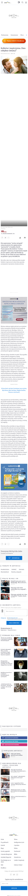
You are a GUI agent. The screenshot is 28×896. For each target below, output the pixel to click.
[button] (19, 2)
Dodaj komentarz (14, 623)
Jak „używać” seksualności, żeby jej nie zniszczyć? (18, 777)
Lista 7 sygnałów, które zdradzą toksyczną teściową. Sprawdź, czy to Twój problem (19, 784)
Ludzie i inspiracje (19, 860)
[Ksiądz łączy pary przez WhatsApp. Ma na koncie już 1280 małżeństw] (5, 583)
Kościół (3, 845)
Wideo (16, 848)
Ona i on (13, 53)
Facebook (11, 874)
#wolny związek (16, 572)
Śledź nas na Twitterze (11, 741)
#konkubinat (5, 572)
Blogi (2, 848)
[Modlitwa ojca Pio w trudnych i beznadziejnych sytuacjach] (20, 676)
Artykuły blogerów (6, 857)
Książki (12, 779)
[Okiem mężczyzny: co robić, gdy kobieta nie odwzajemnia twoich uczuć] (5, 792)
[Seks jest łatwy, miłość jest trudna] (6, 755)
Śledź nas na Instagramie (12, 744)
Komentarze (14, 35)
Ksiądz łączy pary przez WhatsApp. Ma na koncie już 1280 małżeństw (19, 582)
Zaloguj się (3, 618)
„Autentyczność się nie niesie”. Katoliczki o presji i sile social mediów (6, 686)
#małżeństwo (5, 569)
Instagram (17, 874)
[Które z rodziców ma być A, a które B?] (5, 799)
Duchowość (17, 851)
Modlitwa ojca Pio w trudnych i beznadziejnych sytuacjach (6, 674)
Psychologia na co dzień (6, 861)
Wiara (22, 35)
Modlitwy (3, 868)
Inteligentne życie (19, 842)
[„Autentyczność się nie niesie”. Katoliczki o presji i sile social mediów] (20, 687)
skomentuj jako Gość (13, 617)
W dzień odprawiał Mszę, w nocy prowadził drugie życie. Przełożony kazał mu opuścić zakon (6, 653)
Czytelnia (16, 845)
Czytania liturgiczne (6, 854)
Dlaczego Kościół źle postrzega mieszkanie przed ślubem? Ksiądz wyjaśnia (18, 771)
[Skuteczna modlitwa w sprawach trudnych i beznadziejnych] (20, 641)
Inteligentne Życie (5, 53)
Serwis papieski (5, 851)
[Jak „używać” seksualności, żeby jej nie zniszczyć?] (5, 779)
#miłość (14, 569)
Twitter (14, 874)
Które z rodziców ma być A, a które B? (18, 797)
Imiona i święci (18, 865)
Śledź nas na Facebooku (11, 738)
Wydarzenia (4, 35)
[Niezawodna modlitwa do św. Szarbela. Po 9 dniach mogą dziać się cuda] (20, 664)
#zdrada (21, 569)
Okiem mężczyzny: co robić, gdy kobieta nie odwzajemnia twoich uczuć (19, 791)
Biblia (15, 854)
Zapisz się (14, 888)
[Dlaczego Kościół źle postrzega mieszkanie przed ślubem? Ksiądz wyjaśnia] (5, 772)
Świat (2, 839)
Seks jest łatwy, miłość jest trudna (16, 754)
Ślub (2, 865)
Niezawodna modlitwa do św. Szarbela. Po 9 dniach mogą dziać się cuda (6, 663)
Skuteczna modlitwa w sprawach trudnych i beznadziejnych (7, 639)
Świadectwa (17, 857)
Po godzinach (4, 842)
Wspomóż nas (15, 558)
